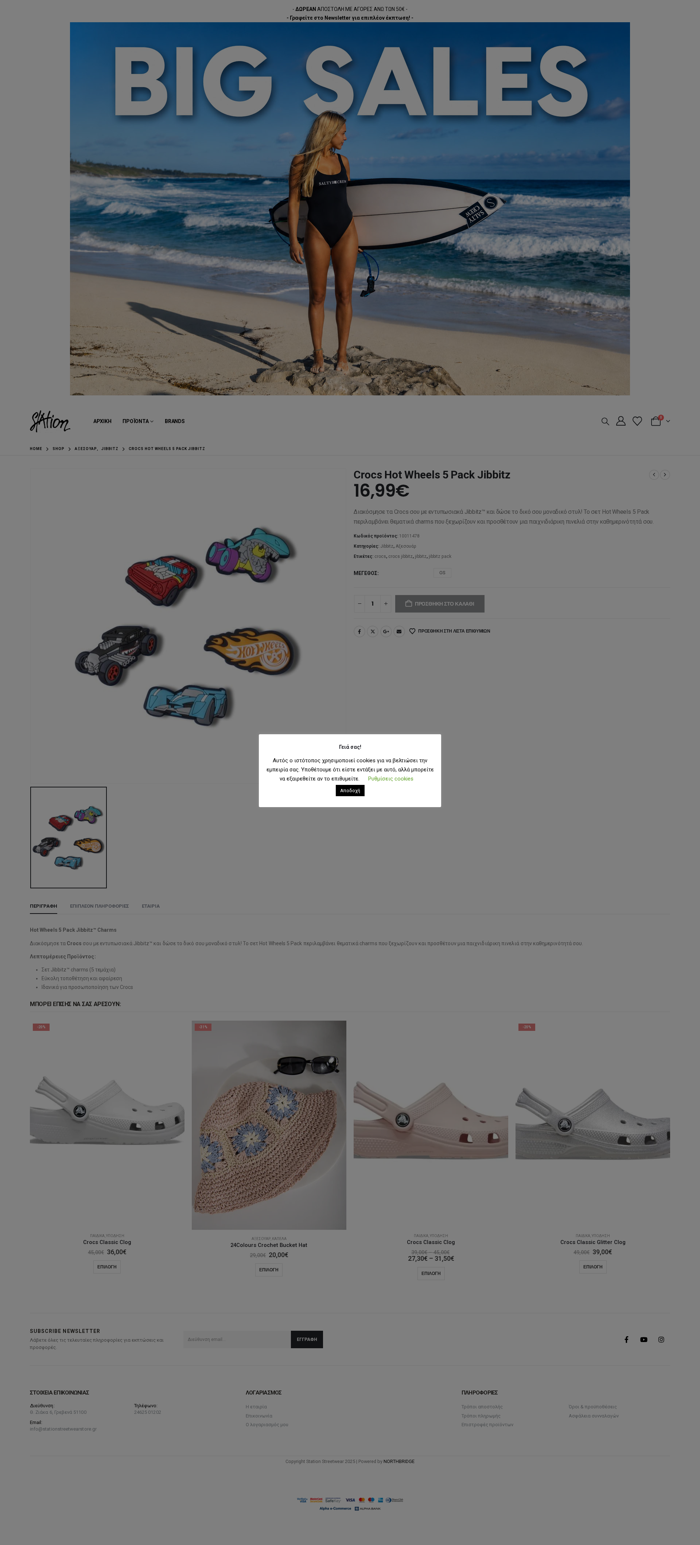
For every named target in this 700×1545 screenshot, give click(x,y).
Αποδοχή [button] (350, 790)
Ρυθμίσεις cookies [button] (390, 778)
